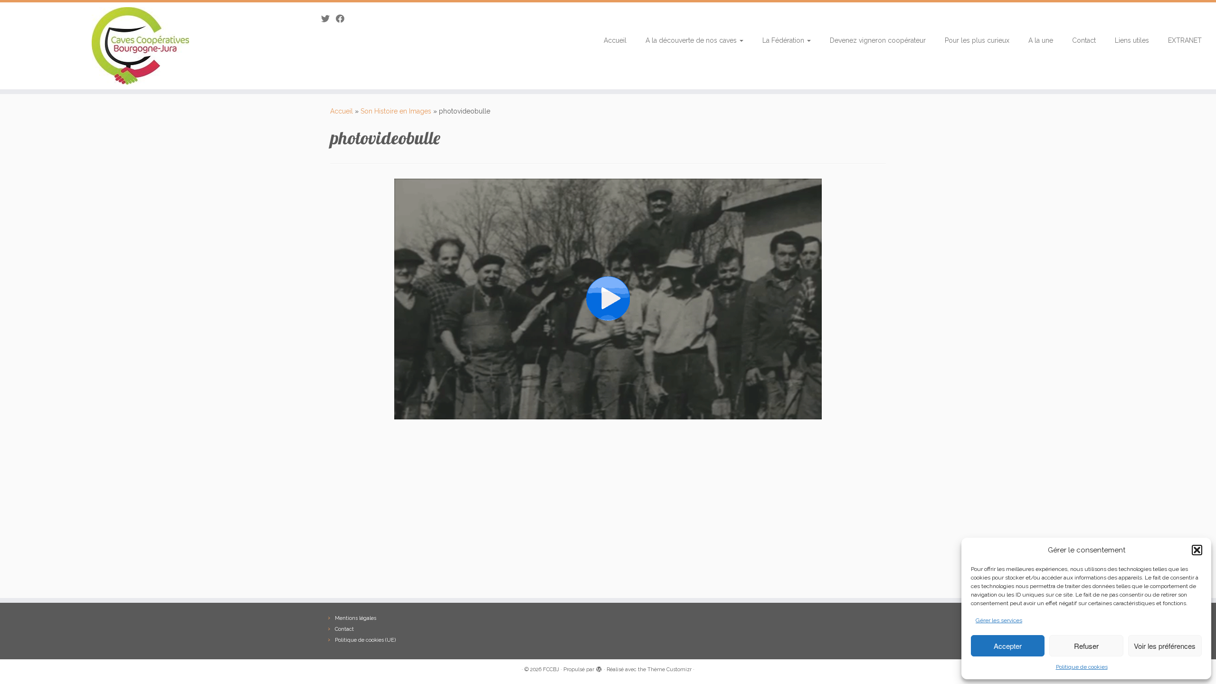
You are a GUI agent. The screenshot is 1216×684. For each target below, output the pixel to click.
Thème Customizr (669, 669)
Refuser (1086, 646)
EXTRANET (1185, 40)
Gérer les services (999, 620)
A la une (1040, 40)
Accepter (1008, 646)
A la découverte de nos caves (692, 40)
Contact (1084, 40)
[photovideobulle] (608, 299)
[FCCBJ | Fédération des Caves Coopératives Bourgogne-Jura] (140, 46)
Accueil (615, 40)
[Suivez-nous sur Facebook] (343, 19)
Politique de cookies (1082, 667)
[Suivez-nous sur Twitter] (328, 19)
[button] (1197, 550)
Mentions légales (355, 618)
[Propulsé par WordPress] (599, 668)
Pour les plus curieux (977, 40)
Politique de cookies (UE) (365, 640)
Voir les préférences (1165, 646)
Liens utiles (1132, 40)
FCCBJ (551, 669)
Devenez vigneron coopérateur (878, 40)
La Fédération (784, 40)
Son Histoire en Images (396, 111)
